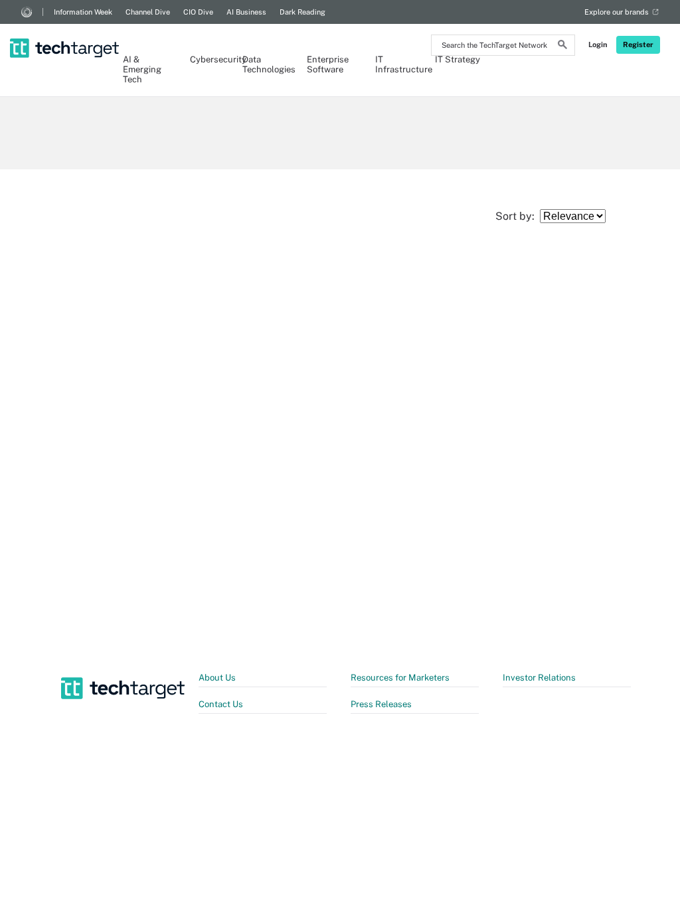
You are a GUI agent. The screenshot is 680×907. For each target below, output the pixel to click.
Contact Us (221, 704)
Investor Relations (539, 678)
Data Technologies (268, 64)
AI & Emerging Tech (142, 69)
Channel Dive (148, 12)
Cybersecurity (209, 59)
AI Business (246, 12)
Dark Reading (302, 12)
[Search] (562, 46)
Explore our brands (616, 12)
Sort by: (517, 216)
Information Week (83, 12)
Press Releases (381, 704)
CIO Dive (198, 12)
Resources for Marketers (400, 678)
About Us (217, 678)
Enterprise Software (328, 64)
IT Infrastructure (398, 64)
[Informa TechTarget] (26, 12)
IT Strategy (457, 59)
